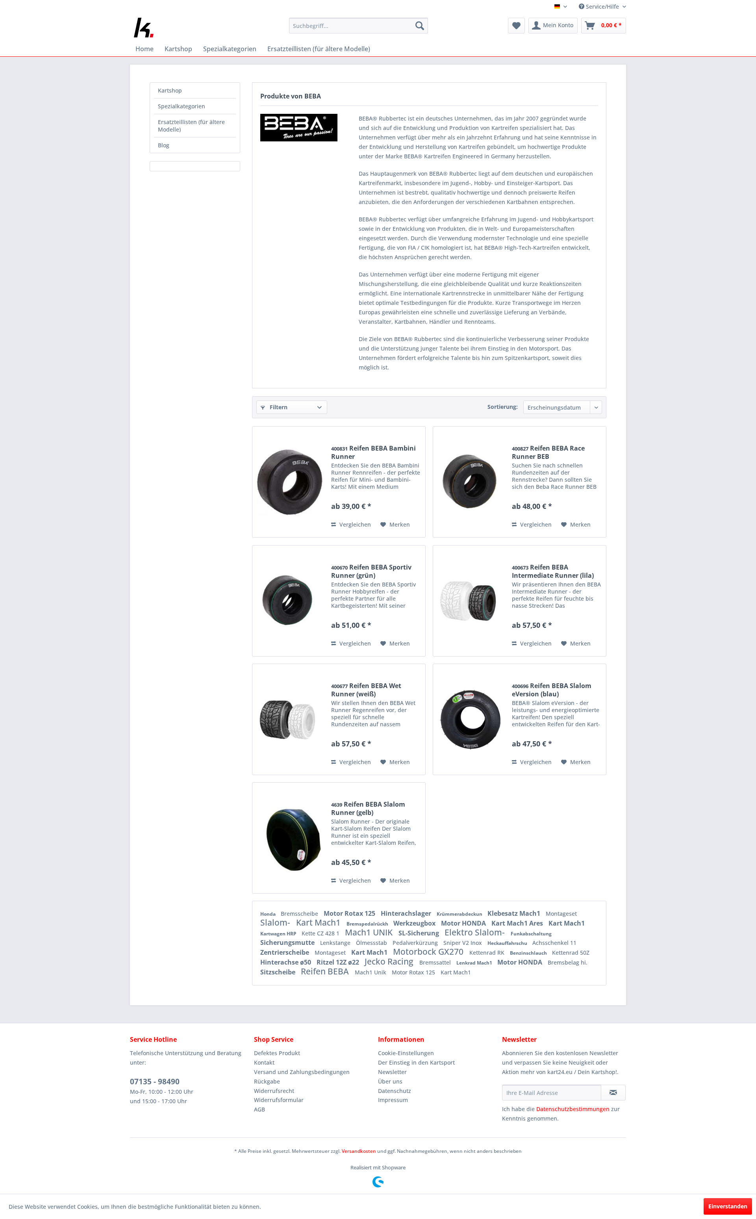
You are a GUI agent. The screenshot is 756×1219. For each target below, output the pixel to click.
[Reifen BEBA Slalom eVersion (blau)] (470, 719)
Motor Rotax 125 (350, 913)
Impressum (393, 1100)
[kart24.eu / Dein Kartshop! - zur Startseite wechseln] (144, 27)
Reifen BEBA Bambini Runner (373, 452)
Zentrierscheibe (285, 952)
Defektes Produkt (277, 1053)
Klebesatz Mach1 (514, 913)
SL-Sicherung (419, 933)
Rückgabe (267, 1081)
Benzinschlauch (529, 953)
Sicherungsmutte (288, 942)
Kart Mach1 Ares (518, 923)
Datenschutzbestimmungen (573, 1109)
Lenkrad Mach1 (474, 962)
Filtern (277, 407)
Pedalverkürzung (416, 942)
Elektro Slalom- (476, 932)
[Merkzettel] (516, 25)
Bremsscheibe (300, 913)
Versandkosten (359, 1151)
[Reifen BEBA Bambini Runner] (289, 481)
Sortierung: (502, 406)
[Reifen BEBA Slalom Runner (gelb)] (289, 837)
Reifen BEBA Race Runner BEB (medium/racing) (548, 452)
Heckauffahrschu (507, 943)
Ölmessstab (372, 942)
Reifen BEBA (326, 971)
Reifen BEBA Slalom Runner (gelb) (368, 808)
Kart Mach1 (319, 922)
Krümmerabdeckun (460, 914)
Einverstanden (727, 1206)
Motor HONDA (464, 923)
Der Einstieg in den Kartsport (416, 1062)
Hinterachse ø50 (286, 962)
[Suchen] (419, 25)
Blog (163, 145)
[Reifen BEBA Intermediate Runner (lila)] (470, 600)
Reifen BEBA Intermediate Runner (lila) (553, 571)
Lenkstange (336, 942)
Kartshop (170, 90)
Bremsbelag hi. (567, 962)
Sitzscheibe (278, 972)
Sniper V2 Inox (463, 942)
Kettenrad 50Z (570, 952)
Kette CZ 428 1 (321, 933)
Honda (268, 914)
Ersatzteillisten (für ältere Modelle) (191, 125)
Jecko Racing (390, 961)
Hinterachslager (407, 913)
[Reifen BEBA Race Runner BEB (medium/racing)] (470, 481)
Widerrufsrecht (274, 1091)
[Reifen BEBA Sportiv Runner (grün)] (289, 600)
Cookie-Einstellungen (406, 1053)
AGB (259, 1109)
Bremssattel (435, 962)
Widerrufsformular (279, 1100)
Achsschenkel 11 (554, 942)
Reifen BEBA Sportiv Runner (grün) (371, 571)
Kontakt (264, 1062)
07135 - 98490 (155, 1081)
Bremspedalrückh (367, 923)
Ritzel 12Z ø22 (339, 962)
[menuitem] (358, 25)
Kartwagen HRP (279, 933)
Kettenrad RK (487, 952)
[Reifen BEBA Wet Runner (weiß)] (289, 719)
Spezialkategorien (181, 106)
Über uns (390, 1081)
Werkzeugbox (415, 923)
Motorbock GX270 (429, 951)
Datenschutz (394, 1091)
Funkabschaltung (531, 933)
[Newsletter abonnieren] (613, 1092)
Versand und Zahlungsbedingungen (302, 1072)
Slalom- (276, 922)
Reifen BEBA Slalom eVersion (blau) (551, 690)
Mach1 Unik (371, 972)
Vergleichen (354, 524)
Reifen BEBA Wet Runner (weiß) (366, 690)
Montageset (561, 913)
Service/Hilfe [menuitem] (602, 6)
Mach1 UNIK (370, 932)
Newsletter (392, 1072)
